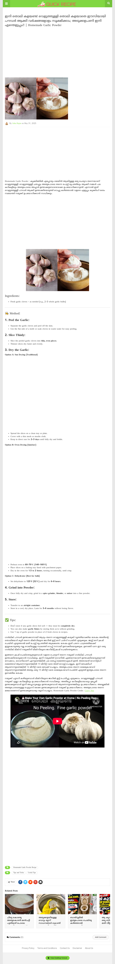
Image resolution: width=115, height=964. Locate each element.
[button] (6, 3)
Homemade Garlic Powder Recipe (24, 868)
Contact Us (65, 948)
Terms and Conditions (47, 948)
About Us (89, 948)
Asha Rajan (16, 123)
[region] (57, 51)
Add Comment (100, 937)
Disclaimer (77, 948)
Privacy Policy (28, 948)
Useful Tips (32, 873)
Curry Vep (89, 690)
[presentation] (105, 912)
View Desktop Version (58, 958)
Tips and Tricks (18, 873)
